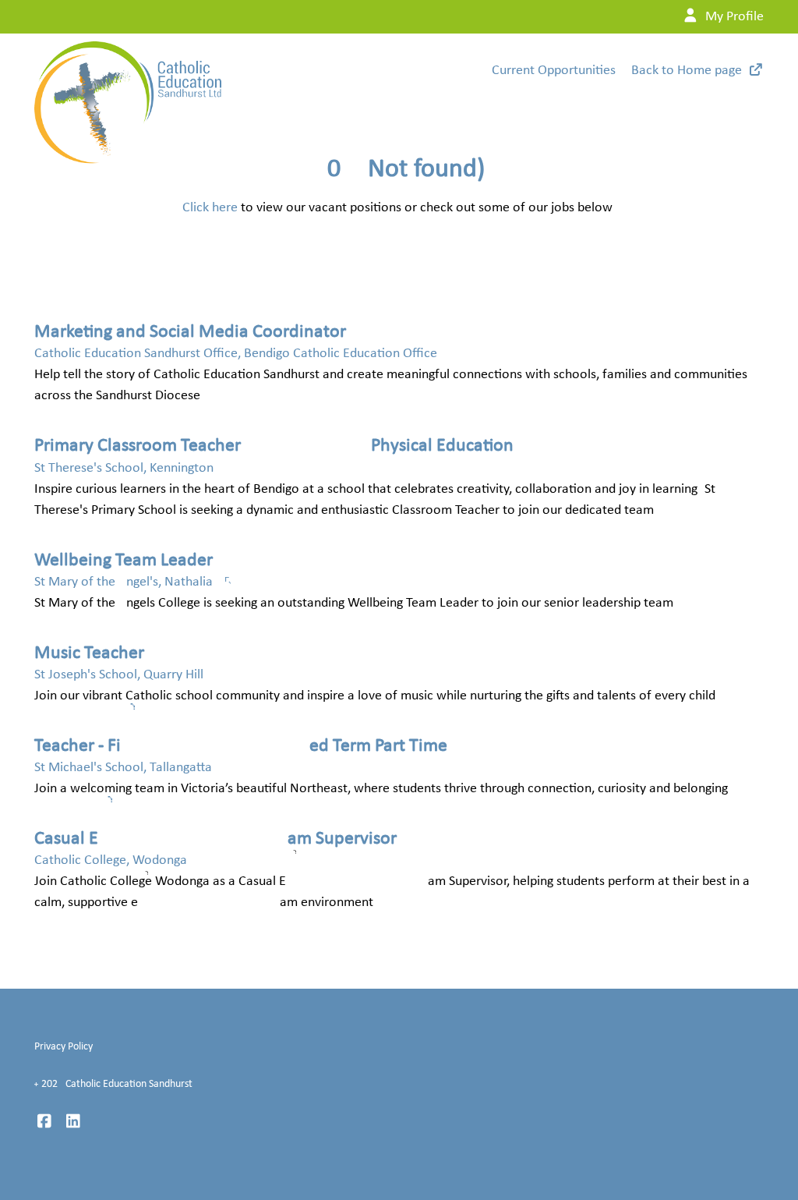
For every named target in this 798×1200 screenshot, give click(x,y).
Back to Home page (686, 70)
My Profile (733, 16)
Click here (210, 207)
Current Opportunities (554, 70)
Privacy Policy (63, 1047)
